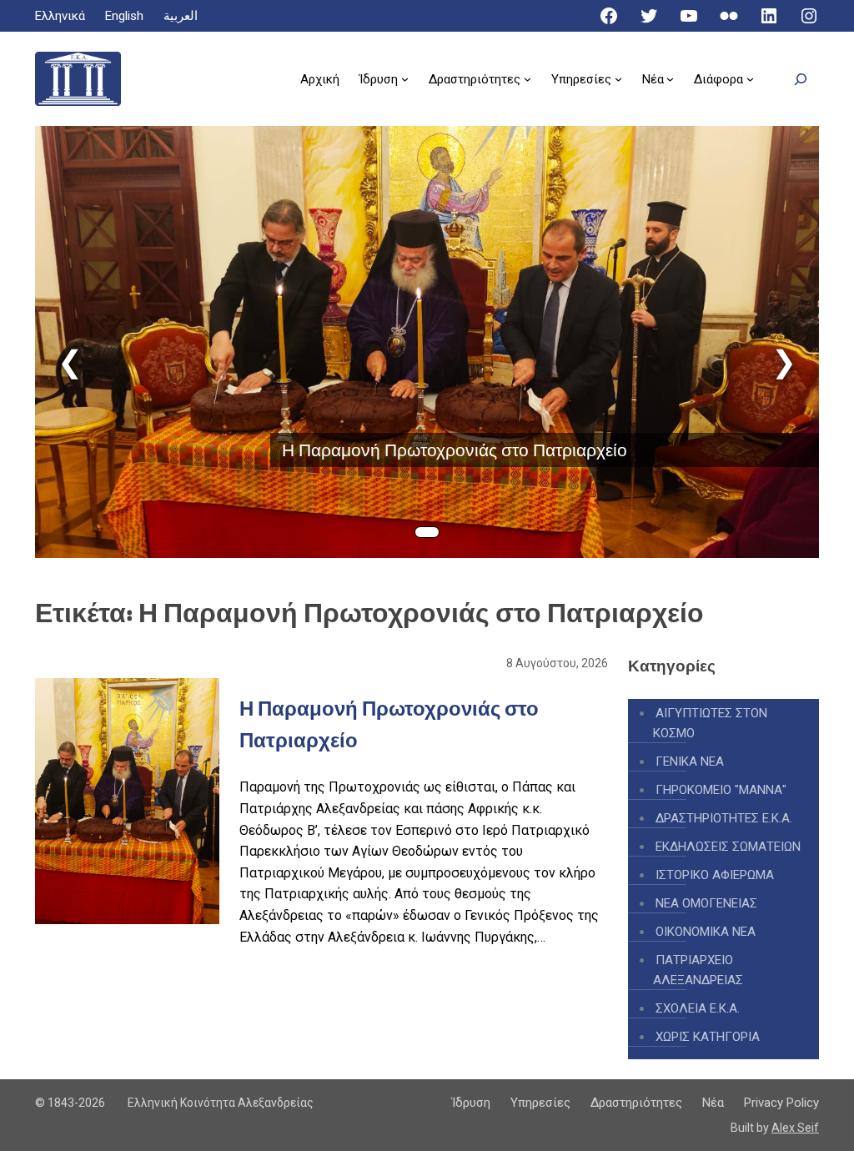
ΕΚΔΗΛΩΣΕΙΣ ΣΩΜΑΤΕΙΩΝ (728, 846)
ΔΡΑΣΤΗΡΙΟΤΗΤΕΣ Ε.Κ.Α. (724, 818)
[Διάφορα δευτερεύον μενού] (750, 79)
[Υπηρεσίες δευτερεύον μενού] (618, 79)
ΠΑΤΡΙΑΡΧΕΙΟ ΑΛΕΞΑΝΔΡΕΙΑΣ (698, 970)
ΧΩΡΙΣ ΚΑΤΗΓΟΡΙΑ (708, 1036)
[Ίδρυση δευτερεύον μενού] (405, 79)
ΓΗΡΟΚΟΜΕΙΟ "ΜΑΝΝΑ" (721, 789)
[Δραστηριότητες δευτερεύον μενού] (527, 79)
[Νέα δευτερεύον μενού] (670, 79)
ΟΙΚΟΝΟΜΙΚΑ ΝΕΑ (706, 931)
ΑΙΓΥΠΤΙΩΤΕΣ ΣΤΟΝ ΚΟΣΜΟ (710, 723)
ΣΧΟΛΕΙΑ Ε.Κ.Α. (698, 1008)
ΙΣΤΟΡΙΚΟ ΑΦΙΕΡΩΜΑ (715, 874)
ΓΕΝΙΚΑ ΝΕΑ (690, 761)
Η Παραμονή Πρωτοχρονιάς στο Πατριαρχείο (454, 450)
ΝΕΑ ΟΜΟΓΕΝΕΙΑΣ (706, 903)
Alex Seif (795, 1127)
